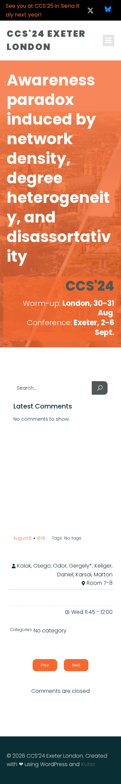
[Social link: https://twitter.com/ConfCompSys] (90, 10)
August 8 (22, 538)
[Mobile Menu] (108, 40)
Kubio (88, 764)
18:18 (41, 538)
